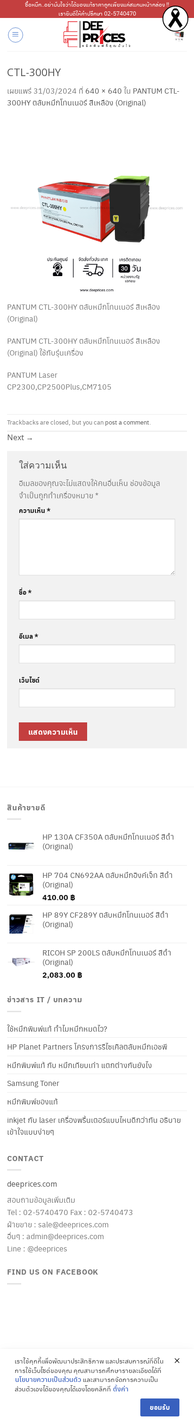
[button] (15, 35)
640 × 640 (103, 90)
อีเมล (28, 636)
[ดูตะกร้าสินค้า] (179, 34)
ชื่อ (25, 592)
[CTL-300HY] (97, 208)
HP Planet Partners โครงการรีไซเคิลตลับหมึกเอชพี (87, 1046)
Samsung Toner (33, 1082)
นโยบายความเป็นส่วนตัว (48, 1379)
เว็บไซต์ (29, 680)
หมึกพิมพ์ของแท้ (32, 1101)
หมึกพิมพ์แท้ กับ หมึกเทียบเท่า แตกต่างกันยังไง (79, 1064)
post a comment (127, 422)
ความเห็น (34, 510)
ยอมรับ (160, 1407)
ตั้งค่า (121, 1388)
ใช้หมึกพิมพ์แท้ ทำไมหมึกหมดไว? (57, 1028)
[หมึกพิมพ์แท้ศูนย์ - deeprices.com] (97, 34)
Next (20, 437)
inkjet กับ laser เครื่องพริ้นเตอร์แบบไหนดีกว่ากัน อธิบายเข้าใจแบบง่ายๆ (94, 1125)
